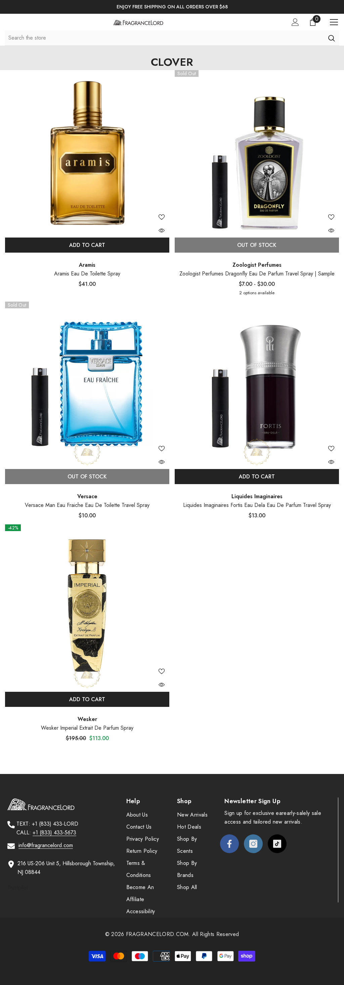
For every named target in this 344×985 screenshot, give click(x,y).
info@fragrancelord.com (45, 845)
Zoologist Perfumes (257, 265)
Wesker (87, 719)
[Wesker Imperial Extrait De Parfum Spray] (87, 606)
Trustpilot (17, 887)
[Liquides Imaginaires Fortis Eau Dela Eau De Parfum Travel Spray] (257, 384)
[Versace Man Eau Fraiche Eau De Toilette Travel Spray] (87, 384)
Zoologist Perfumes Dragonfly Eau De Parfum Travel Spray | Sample (257, 273)
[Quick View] (162, 230)
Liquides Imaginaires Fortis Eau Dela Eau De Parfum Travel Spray (257, 505)
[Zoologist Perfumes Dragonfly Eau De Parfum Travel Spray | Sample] (257, 152)
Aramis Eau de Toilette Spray (87, 273)
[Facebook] (229, 843)
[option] (172, 7)
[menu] (334, 22)
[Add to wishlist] (162, 217)
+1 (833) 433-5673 (54, 832)
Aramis (87, 265)
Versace (87, 496)
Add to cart (87, 245)
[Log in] (295, 22)
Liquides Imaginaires (257, 496)
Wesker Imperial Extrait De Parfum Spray (87, 728)
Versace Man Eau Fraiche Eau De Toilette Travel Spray (87, 505)
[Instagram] (253, 843)
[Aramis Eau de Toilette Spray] (87, 152)
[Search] (331, 38)
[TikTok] (277, 843)
